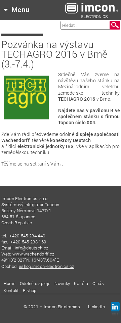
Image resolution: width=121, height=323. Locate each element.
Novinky (62, 283)
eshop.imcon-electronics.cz (46, 266)
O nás (98, 283)
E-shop (30, 290)
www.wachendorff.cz (33, 254)
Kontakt (11, 290)
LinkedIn (96, 307)
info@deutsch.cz (31, 248)
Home (10, 283)
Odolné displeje (35, 283)
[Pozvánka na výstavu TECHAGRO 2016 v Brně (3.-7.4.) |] (91, 10)
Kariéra (81, 283)
